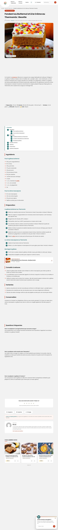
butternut (14, 77)
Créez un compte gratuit (11, 416)
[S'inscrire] (54, 526)
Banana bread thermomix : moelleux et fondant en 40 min (12, 457)
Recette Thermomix (13, 2)
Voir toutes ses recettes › (18, 431)
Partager (29, 412)
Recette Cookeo (20, 2)
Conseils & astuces (13, 142)
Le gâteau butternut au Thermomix (20, 136)
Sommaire (9, 127)
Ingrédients (12, 129)
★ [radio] (24, 403)
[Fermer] (55, 518)
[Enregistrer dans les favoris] (15, 461)
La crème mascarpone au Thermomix (21, 138)
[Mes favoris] (31, 2)
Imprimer (20, 412)
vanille (17, 180)
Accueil (2, 8)
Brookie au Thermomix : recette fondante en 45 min (28, 456)
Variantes (12, 144)
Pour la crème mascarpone (18, 133)
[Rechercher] (55, 2)
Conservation (12, 146)
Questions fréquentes (14, 148)
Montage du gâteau (17, 140)
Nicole (12, 20)
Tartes (27, 2)
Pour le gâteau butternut (18, 131)
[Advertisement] (29, 67)
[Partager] (18, 461)
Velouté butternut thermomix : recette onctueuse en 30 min (45, 457)
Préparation (12, 135)
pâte (14, 236)
